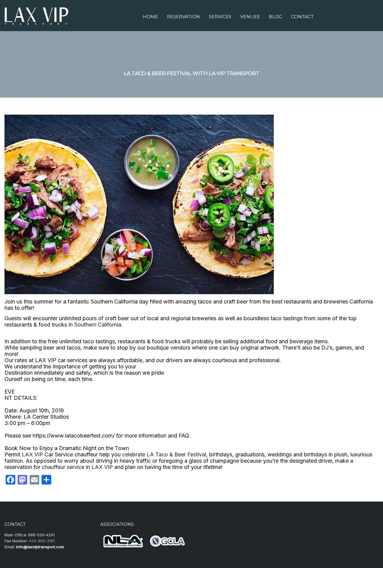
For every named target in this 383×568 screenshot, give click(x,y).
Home (150, 16)
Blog (275, 16)
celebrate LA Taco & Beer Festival (163, 454)
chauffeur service (62, 467)
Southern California (97, 324)
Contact (302, 16)
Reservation (183, 16)
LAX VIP (32, 454)
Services (220, 16)
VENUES (250, 16)
